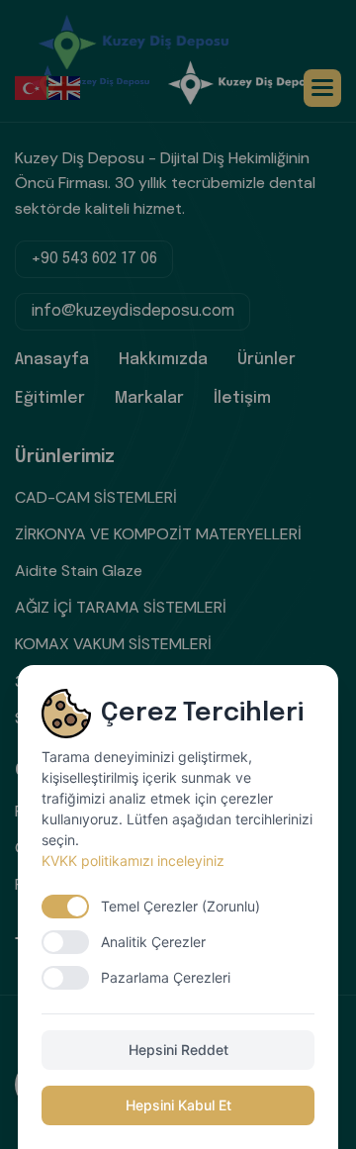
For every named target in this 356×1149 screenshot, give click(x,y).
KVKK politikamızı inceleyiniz (133, 860)
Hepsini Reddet (178, 1049)
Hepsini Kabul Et (178, 1105)
